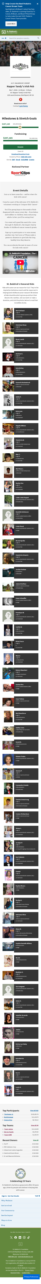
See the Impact (7, 1215)
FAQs (14, 1232)
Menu (3, 38)
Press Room (18, 1232)
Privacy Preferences (31, 1277)
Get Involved (6, 1205)
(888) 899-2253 (26, 157)
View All (35, 1140)
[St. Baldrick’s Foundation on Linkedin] (20, 1238)
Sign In (4, 1196)
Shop (11, 1232)
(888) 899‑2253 (12, 1257)
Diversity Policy (15, 1273)
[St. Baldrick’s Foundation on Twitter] (11, 1238)
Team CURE (8, 1135)
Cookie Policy (26, 1273)
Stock (18, 160)
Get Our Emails (13, 1196)
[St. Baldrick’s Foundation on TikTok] (28, 1238)
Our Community (7, 1210)
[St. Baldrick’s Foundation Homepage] (9, 32)
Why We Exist (6, 1201)
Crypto (31, 160)
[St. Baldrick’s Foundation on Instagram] (24, 1238)
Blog (3, 1225)
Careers (23, 1232)
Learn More (11, 24)
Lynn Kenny (23, 106)
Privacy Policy (29, 1270)
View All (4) (34, 1125)
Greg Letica (8, 1120)
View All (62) (34, 1111)
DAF (13, 160)
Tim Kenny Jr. (8, 1114)
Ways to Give (6, 1220)
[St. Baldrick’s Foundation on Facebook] (15, 1238)
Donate (20, 147)
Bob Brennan (8, 1117)
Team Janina (8, 1129)
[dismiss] (37, 4)
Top (36, 1196)
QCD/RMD (24, 160)
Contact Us (27, 1232)
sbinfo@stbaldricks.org (25, 1257)
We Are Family (9, 1132)
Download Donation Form (20, 154)
